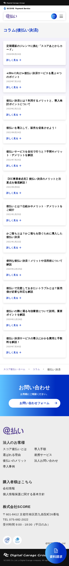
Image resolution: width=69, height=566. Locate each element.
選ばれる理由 (12, 455)
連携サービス (43, 455)
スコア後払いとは (15, 449)
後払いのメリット (15, 460)
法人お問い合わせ (46, 460)
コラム (36, 369)
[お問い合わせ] (54, 16)
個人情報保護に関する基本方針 (24, 494)
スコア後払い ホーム (14, 369)
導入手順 (40, 449)
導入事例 (9, 466)
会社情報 (9, 488)
